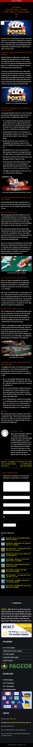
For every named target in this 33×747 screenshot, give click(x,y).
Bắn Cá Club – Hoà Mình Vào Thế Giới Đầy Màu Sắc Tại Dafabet (18, 586)
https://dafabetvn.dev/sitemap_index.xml (18, 722)
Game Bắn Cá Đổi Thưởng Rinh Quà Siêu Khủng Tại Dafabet (18, 538)
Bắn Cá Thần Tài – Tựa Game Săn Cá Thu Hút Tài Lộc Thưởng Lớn (18, 549)
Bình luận (6, 480)
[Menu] (10, 4)
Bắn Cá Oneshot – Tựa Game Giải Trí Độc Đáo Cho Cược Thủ (18, 575)
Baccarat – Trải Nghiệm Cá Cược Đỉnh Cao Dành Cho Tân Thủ (8, 464)
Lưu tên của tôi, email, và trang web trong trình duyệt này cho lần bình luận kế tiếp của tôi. (16, 519)
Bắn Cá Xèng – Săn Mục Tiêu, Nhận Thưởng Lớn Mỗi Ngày (16, 570)
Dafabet (8, 49)
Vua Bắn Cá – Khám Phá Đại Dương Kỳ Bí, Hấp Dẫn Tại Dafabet (18, 544)
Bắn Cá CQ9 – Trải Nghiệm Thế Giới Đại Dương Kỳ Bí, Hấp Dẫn (17, 581)
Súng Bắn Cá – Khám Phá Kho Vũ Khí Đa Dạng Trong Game (18, 565)
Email (5, 502)
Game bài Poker (6, 38)
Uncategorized (16, 7)
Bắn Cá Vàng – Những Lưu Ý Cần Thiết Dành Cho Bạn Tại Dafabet (17, 560)
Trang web (6, 509)
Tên (4, 494)
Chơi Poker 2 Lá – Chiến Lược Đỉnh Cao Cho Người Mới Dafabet (24, 464)
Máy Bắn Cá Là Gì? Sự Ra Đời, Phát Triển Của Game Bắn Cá (18, 554)
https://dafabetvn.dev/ (11, 719)
